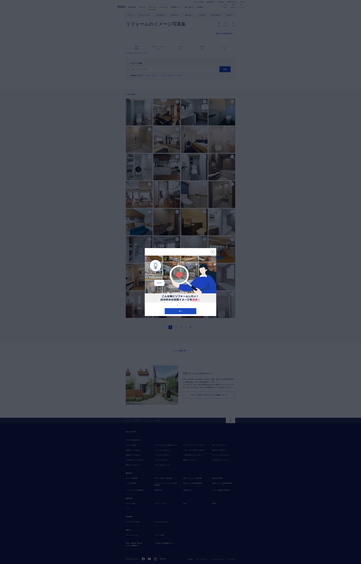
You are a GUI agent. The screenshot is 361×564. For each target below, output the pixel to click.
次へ (180, 311)
